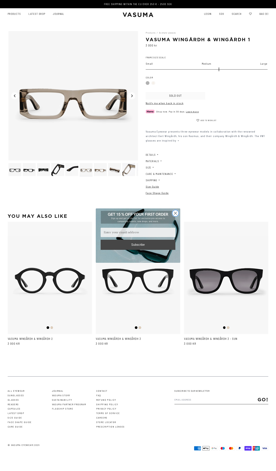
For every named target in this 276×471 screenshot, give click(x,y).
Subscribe (138, 244)
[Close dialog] (175, 213)
